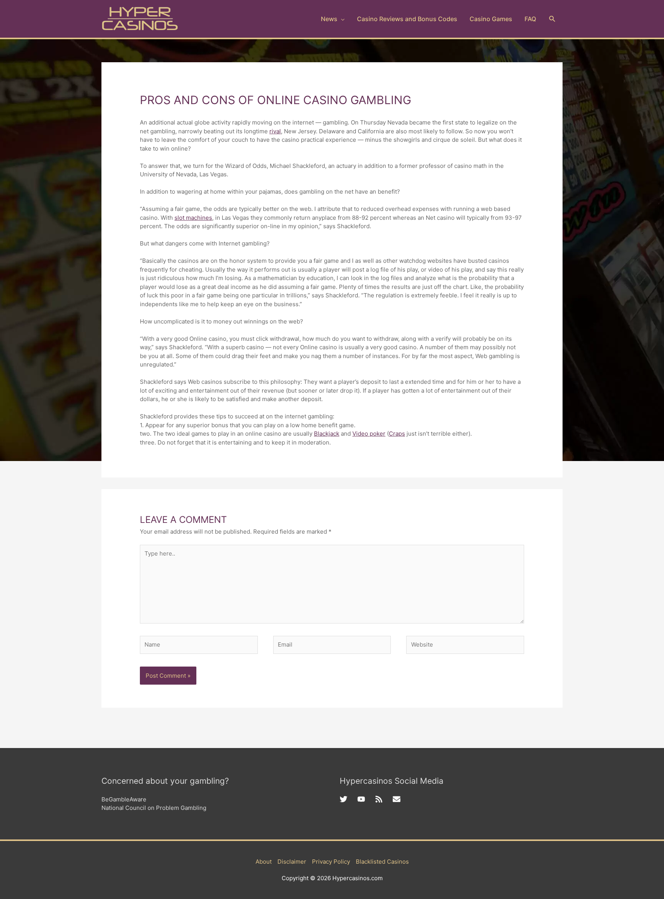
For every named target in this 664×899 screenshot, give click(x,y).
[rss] (384, 799)
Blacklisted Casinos (382, 861)
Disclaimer (291, 861)
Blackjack (326, 433)
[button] (552, 19)
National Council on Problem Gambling (153, 807)
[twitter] (348, 799)
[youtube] (366, 799)
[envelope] (398, 799)
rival (275, 131)
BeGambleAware (123, 799)
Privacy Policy (331, 861)
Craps (397, 433)
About (264, 861)
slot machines (193, 217)
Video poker (368, 433)
